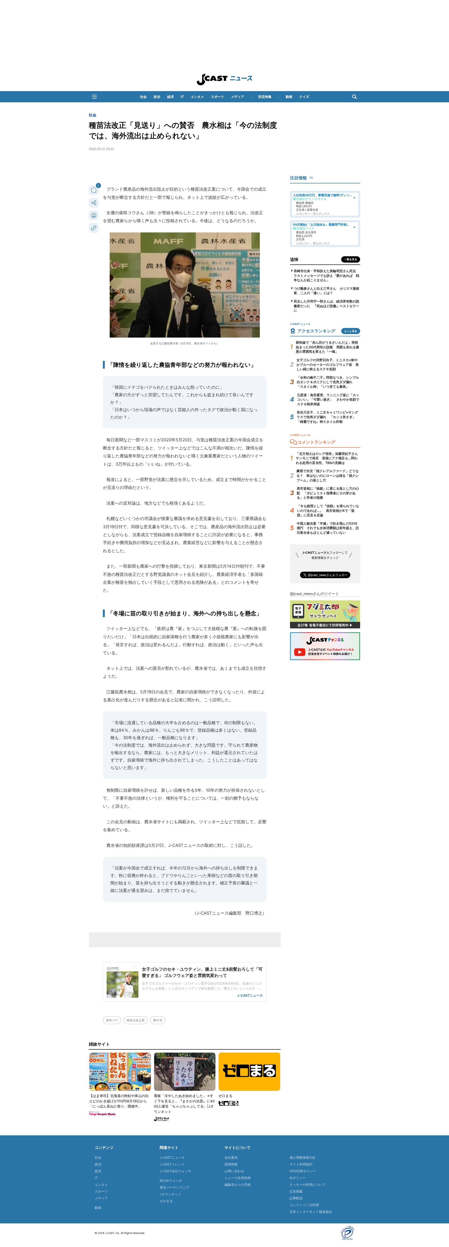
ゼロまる (166, 1201)
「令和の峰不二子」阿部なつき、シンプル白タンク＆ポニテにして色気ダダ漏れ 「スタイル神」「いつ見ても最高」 (328, 381)
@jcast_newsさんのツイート (314, 593)
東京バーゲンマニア (174, 1187)
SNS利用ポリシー (303, 1171)
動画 (289, 97)
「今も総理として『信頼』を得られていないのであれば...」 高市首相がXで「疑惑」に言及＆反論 (328, 510)
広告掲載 (296, 1191)
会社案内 (231, 1157)
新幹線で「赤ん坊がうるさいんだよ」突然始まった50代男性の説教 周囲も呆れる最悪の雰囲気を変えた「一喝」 (327, 346)
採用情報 (231, 1164)
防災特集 (265, 97)
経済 (170, 97)
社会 (143, 97)
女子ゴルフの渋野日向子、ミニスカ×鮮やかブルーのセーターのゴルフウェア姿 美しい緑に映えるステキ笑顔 (328, 364)
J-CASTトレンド (172, 1164)
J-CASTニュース (172, 1157)
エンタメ (197, 97)
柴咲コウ (112, 1020)
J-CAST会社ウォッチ (175, 1171)
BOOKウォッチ (171, 1181)
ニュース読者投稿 (237, 1178)
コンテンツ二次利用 (304, 1205)
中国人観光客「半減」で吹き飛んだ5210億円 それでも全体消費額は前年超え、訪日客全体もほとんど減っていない (328, 527)
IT (182, 97)
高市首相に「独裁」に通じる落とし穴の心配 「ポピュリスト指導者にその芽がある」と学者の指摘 (328, 492)
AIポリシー (298, 1178)
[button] (94, 96)
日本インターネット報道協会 (311, 1212)
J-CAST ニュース (224, 79)
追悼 (294, 259)
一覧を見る (350, 259)
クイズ (304, 97)
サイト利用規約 (301, 1164)
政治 (157, 97)
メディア (237, 97)
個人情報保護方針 (303, 1157)
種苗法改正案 (136, 1020)
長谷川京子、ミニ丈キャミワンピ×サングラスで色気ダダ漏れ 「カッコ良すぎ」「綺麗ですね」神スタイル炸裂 (327, 416)
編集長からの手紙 (237, 1184)
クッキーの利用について (308, 1184)
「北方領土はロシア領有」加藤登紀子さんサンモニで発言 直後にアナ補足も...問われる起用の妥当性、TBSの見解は (327, 458)
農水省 (157, 1020)
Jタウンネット (170, 1194)
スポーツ (217, 97)
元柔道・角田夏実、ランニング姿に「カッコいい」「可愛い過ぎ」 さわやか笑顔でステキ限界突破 (328, 399)
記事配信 (296, 1198)
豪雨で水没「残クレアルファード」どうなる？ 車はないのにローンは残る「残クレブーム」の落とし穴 (328, 475)
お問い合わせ (234, 1171)
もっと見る (350, 331)
